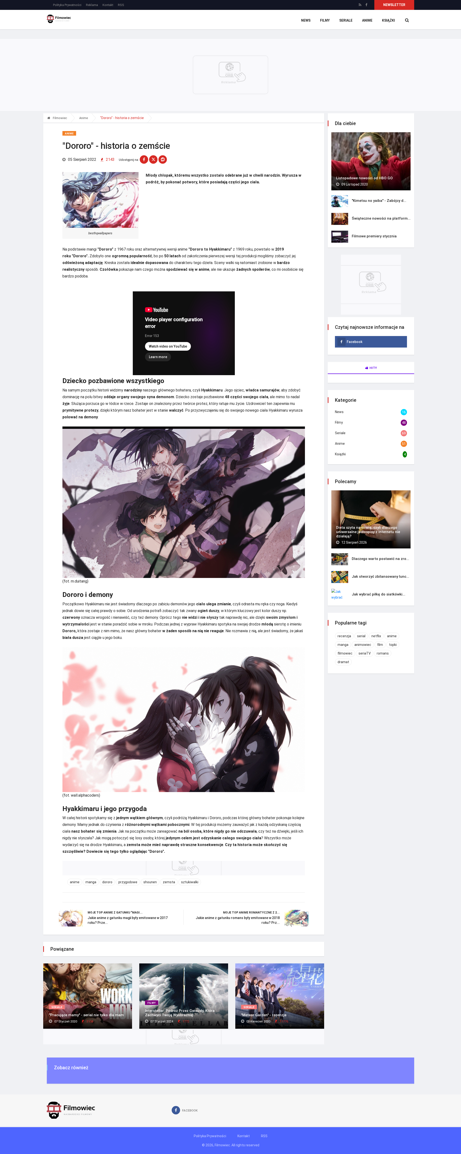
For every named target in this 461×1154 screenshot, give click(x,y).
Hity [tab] (373, 368)
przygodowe (127, 882)
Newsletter (394, 5)
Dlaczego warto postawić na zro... (380, 559)
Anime (367, 20)
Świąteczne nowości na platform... (381, 218)
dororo (107, 882)
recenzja (344, 636)
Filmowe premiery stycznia (374, 236)
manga (90, 882)
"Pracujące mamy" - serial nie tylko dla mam (86, 1015)
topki (393, 645)
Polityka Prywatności (67, 5)
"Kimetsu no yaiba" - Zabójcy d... (379, 200)
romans (383, 653)
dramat (343, 662)
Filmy (325, 20)
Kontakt (108, 5)
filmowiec (345, 653)
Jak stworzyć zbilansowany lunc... (380, 576)
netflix (376, 636)
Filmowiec (59, 118)
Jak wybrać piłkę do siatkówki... (378, 594)
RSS (121, 5)
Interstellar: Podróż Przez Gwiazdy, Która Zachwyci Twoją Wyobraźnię (180, 1013)
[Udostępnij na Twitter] (153, 159)
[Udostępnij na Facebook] (144, 159)
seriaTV (364, 653)
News (305, 20)
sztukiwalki (189, 882)
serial (361, 636)
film (380, 645)
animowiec (362, 645)
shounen (150, 882)
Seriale (345, 20)
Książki (388, 20)
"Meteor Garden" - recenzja (263, 1015)
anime (74, 882)
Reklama (92, 5)
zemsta (169, 882)
